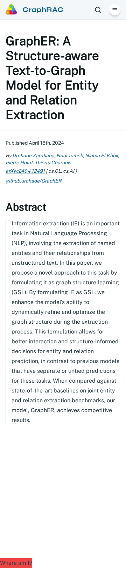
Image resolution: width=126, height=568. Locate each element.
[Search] (98, 10)
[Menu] (114, 9)
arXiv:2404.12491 (25, 171)
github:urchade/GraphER (33, 181)
